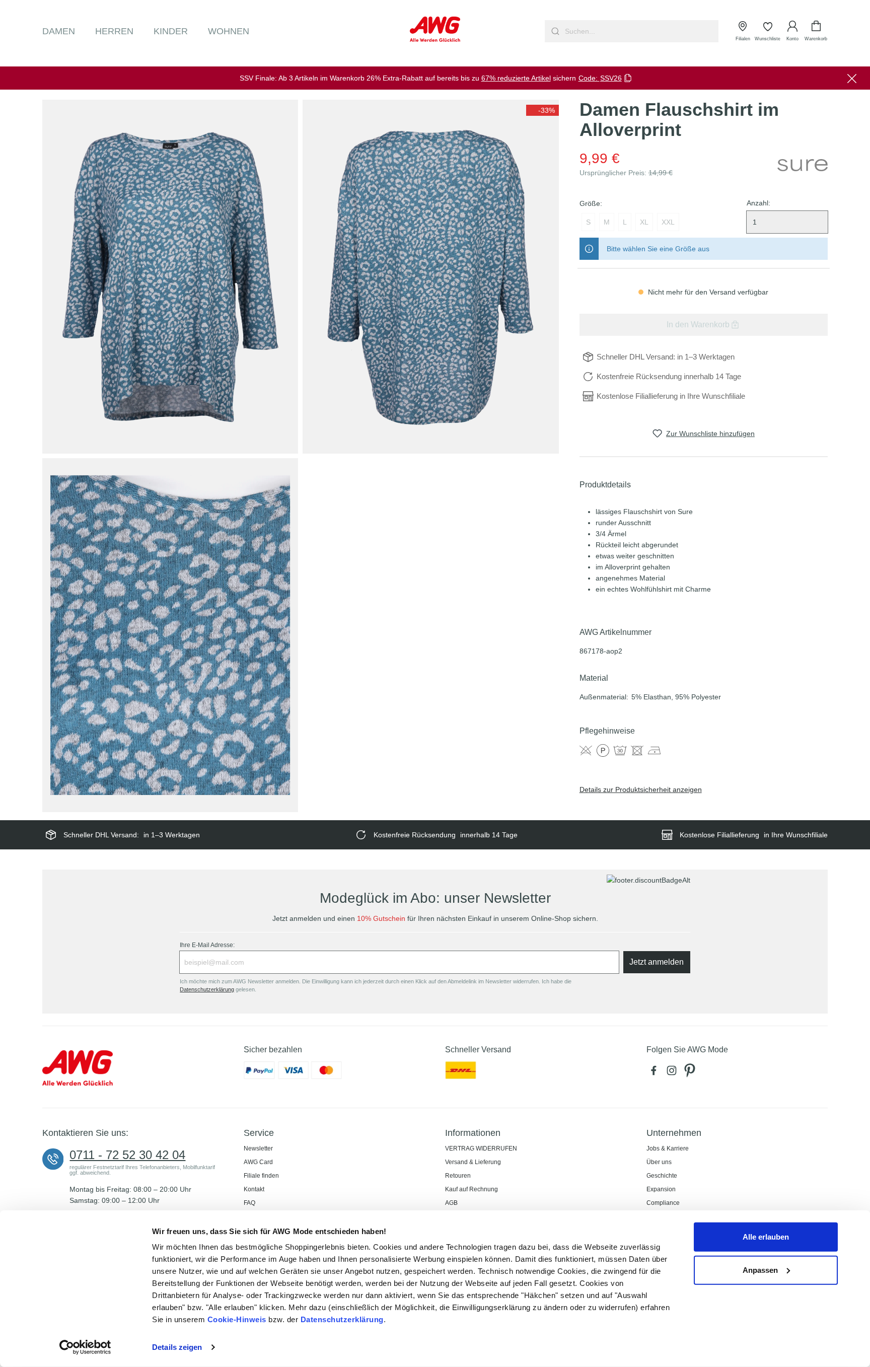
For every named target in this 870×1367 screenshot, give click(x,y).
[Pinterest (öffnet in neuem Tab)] (691, 1073)
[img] (542, 110)
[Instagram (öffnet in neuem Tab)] (674, 1073)
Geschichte (661, 1175)
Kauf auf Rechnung (471, 1189)
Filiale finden (261, 1175)
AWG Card (258, 1162)
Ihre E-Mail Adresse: (207, 945)
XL (644, 222)
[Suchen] (554, 31)
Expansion (661, 1189)
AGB (451, 1202)
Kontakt (254, 1189)
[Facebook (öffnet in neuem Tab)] (655, 1073)
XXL (668, 222)
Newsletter (258, 1148)
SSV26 (611, 78)
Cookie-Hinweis (236, 1319)
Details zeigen (177, 1347)
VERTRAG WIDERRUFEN (481, 1148)
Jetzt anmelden (656, 962)
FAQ (249, 1202)
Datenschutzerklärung (342, 1319)
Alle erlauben (766, 1237)
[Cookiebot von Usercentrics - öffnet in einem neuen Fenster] (85, 1347)
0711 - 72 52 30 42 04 (127, 1155)
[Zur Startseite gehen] (435, 29)
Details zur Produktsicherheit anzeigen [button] (640, 789)
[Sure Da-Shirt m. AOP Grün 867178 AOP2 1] (170, 277)
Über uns (659, 1162)
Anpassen (760, 1269)
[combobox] (640, 31)
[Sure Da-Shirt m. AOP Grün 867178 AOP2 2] (430, 277)
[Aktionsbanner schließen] (851, 78)
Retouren (458, 1175)
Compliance (663, 1202)
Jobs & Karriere (667, 1148)
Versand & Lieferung (473, 1162)
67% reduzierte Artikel (516, 78)
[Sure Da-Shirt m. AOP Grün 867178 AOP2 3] (170, 635)
